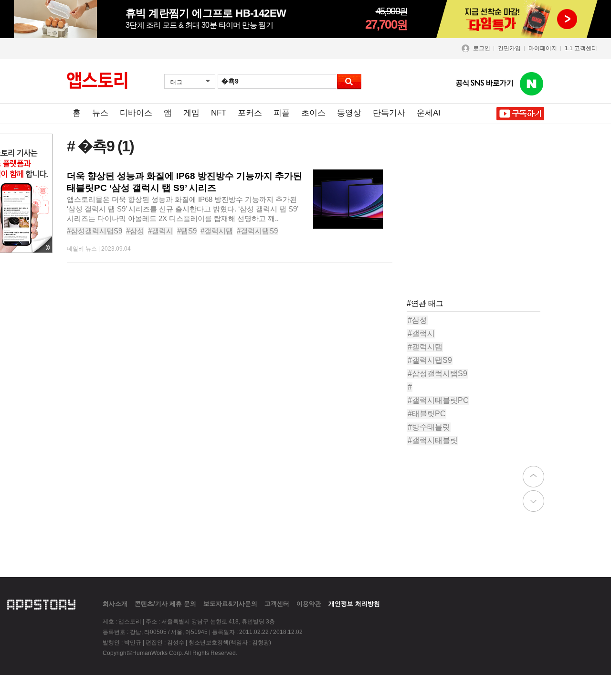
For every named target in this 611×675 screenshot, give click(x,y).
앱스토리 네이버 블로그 (532, 84)
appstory (41, 603)
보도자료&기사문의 (230, 603)
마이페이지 (542, 48)
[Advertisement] (478, 229)
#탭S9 (187, 231)
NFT (218, 112)
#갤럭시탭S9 (257, 231)
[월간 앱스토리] (97, 80)
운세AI (429, 112)
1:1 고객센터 (581, 48)
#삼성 (135, 231)
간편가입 (509, 48)
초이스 (313, 112)
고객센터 (276, 603)
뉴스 (100, 112)
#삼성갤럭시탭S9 (94, 231)
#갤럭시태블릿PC (438, 400)
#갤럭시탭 (216, 231)
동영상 (349, 112)
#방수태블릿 (429, 427)
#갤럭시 (160, 231)
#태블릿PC (427, 414)
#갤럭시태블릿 (433, 440)
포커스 (250, 112)
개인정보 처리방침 (354, 603)
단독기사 (389, 112)
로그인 (481, 48)
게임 (191, 112)
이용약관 (308, 603)
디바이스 (136, 112)
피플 (282, 112)
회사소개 (115, 603)
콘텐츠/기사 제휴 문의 (165, 603)
